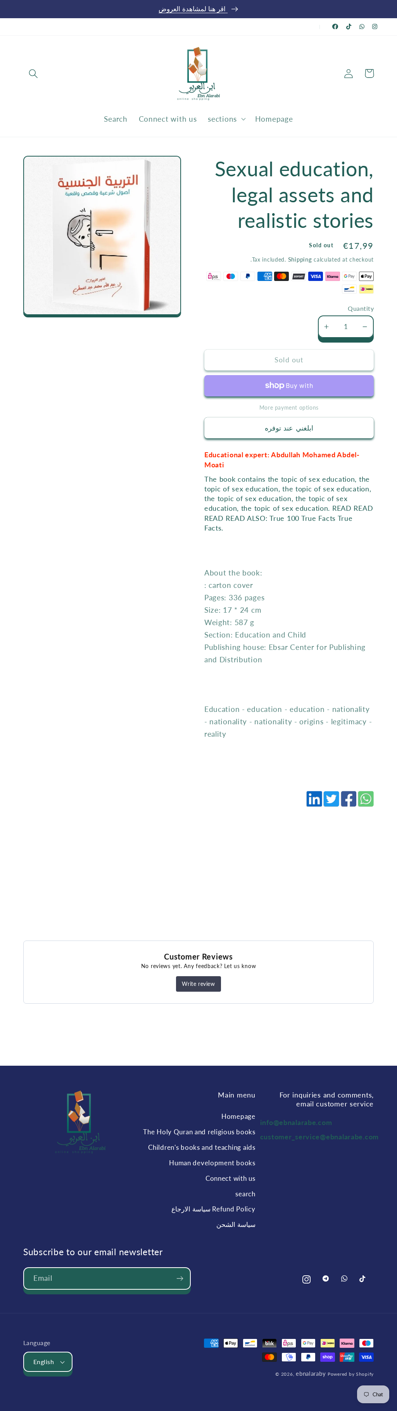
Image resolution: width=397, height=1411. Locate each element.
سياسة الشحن (235, 1224)
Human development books (212, 1163)
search (245, 1194)
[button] (33, 73)
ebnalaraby (311, 1373)
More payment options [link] (289, 407)
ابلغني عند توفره (289, 428)
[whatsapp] (365, 802)
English (43, 1361)
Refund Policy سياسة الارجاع (213, 1209)
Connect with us (230, 1178)
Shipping (300, 259)
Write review (198, 983)
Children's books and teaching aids (201, 1147)
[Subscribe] (179, 1278)
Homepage (238, 1116)
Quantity (361, 308)
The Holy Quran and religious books (199, 1132)
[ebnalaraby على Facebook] (335, 26)
